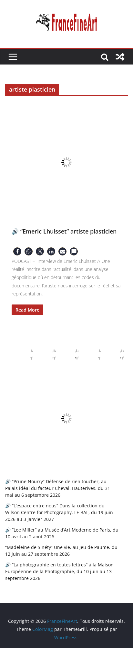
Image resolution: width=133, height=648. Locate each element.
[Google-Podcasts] (49, 354)
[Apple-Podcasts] (26, 354)
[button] (17, 251)
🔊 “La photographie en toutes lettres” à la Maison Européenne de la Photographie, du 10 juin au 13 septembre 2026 (59, 571)
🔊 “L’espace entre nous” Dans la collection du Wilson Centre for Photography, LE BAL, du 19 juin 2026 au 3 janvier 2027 (59, 512)
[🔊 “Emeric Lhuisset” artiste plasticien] (66, 162)
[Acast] (71, 354)
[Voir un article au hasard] (120, 57)
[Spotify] (116, 354)
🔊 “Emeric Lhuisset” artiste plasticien (64, 231)
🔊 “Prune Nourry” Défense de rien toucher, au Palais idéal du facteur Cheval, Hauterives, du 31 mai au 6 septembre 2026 (57, 488)
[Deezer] (94, 354)
